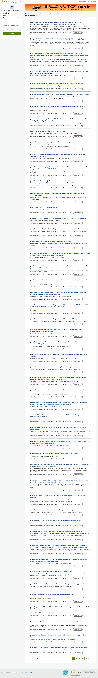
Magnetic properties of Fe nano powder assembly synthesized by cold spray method (61, 94)
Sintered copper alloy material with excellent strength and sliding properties (59, 584)
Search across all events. (11, 36)
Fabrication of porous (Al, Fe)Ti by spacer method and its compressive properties (61, 647)
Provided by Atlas (75, 675)
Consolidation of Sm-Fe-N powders (45, 207)
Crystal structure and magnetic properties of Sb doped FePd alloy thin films (59, 319)
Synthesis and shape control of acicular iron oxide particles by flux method (58, 83)
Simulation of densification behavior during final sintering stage (55, 510)
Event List (28, 13)
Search (6, 23)
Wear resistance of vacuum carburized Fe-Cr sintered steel (53, 571)
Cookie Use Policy (27, 672)
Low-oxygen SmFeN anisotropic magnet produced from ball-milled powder (60, 229)
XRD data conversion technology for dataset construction (53, 241)
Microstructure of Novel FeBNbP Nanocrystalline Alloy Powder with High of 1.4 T (61, 106)
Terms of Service (5, 672)
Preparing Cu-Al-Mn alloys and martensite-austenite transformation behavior (60, 545)
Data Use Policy (16, 672)
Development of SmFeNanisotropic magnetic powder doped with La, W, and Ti (61, 218)
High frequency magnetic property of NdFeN (49, 131)
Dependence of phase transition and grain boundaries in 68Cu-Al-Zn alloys (58, 531)
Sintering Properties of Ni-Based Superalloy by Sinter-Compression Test (57, 520)
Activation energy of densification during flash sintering (52, 367)
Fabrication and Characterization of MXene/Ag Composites (53, 594)
